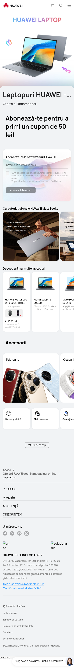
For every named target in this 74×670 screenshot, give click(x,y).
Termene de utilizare (13, 619)
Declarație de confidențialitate (18, 626)
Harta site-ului (10, 613)
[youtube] (19, 534)
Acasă (7, 470)
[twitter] (12, 534)
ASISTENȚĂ (10, 506)
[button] (53, 5)
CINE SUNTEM (12, 514)
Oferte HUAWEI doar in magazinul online (29, 474)
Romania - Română (15, 606)
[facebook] (5, 534)
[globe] (4, 606)
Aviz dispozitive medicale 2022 (23, 584)
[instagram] (26, 534)
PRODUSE (9, 489)
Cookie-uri (8, 632)
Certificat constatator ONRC (22, 588)
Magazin (9, 497)
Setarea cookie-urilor (13, 638)
